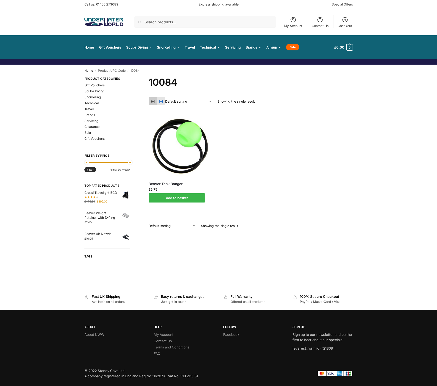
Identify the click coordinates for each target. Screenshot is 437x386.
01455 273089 (107, 4)
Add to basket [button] (177, 198)
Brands (89, 115)
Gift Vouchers (94, 85)
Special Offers (342, 4)
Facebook (231, 334)
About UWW (94, 334)
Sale (87, 132)
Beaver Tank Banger (166, 184)
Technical (91, 103)
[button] (343, 47)
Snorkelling (92, 97)
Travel (89, 109)
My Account (293, 26)
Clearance (92, 127)
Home (88, 70)
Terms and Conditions (171, 347)
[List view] (161, 101)
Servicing (91, 121)
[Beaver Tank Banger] (180, 146)
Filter (90, 169)
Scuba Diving (94, 91)
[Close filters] (131, 79)
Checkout (345, 26)
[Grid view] (153, 101)
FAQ (157, 353)
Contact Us (320, 26)
